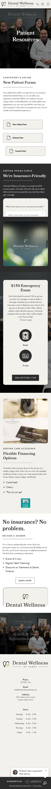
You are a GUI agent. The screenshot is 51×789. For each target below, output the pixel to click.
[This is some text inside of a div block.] (38, 4)
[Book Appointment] (43, 4)
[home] (17, 4)
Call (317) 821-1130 (25, 377)
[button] (48, 4)
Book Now (25, 648)
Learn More (24, 580)
